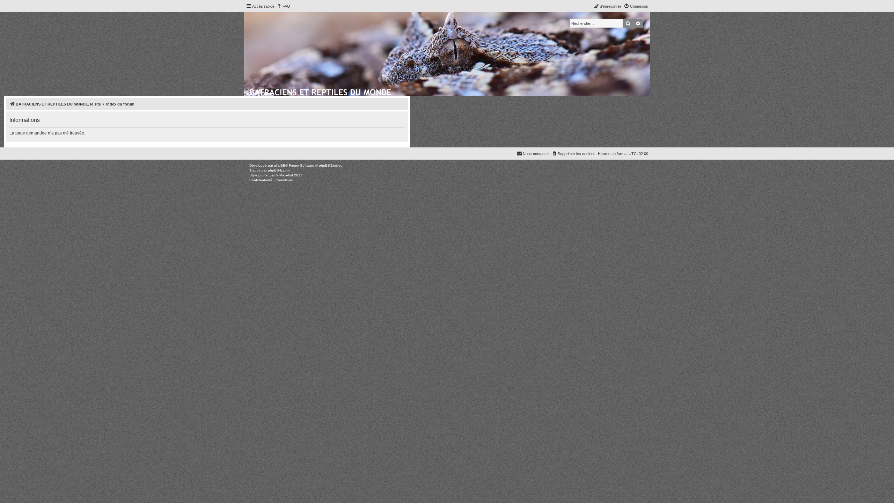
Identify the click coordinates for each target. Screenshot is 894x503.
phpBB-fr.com (279, 170)
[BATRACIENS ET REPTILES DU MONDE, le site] (321, 91)
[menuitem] (283, 6)
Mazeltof (286, 175)
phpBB (279, 165)
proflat (263, 175)
